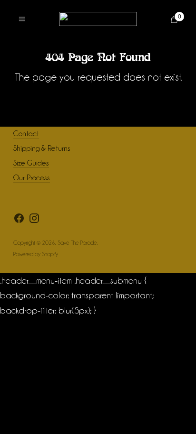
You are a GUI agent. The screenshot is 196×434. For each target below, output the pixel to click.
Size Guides (31, 163)
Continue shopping (98, 101)
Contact (26, 133)
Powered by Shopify (35, 254)
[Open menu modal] (22, 19)
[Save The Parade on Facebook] (19, 220)
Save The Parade (77, 243)
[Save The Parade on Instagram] (34, 220)
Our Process (31, 178)
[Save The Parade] (98, 19)
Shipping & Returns (41, 148)
